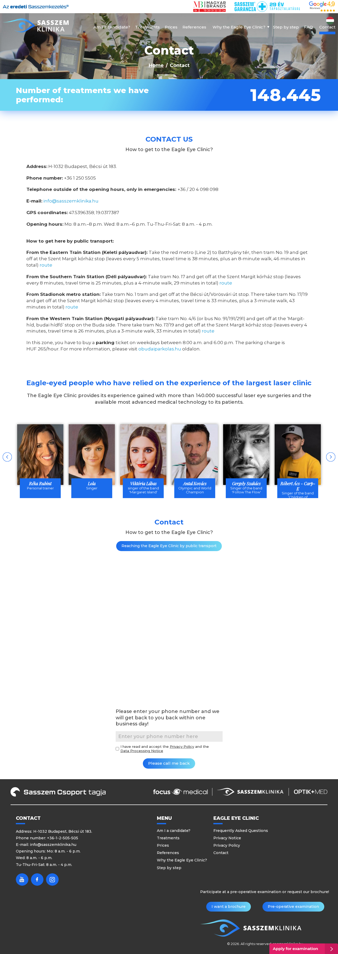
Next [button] (330, 456)
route (46, 265)
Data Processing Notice (141, 751)
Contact (327, 27)
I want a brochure (229, 906)
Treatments (147, 27)
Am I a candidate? (111, 27)
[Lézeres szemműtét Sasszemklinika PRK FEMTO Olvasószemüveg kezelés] (36, 25)
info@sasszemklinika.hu (70, 201)
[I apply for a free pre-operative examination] (303, 948)
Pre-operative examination (293, 906)
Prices (171, 27)
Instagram (52, 879)
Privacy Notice (227, 838)
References (194, 27)
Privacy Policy (182, 746)
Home (156, 65)
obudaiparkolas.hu (159, 348)
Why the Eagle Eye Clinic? (239, 27)
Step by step (286, 27)
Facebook (37, 879)
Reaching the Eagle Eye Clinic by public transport (169, 545)
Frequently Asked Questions (240, 830)
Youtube (22, 879)
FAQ (308, 27)
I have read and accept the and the (164, 748)
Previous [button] (7, 456)
